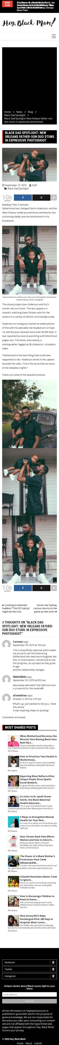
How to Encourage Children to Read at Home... (37, 898)
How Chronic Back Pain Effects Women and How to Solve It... (37, 838)
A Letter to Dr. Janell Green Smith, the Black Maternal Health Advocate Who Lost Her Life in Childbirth (36, 5)
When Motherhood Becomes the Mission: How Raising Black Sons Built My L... (38, 739)
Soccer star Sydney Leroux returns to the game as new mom (45, 608)
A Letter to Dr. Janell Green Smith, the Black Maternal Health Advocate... (35, 800)
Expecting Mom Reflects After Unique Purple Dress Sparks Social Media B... (37, 779)
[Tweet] (41, 198)
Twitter (8, 969)
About (28, 1043)
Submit (38, 1043)
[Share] (23, 198)
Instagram (10, 976)
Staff (34, 185)
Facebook (9, 962)
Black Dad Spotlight (18, 188)
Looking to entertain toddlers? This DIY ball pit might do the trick (16, 608)
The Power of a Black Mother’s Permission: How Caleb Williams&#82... (37, 859)
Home (20, 1043)
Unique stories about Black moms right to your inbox (29, 987)
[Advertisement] (29, 79)
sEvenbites (20, 695)
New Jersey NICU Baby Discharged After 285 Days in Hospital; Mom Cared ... (36, 919)
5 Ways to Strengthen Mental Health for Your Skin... (37, 818)
